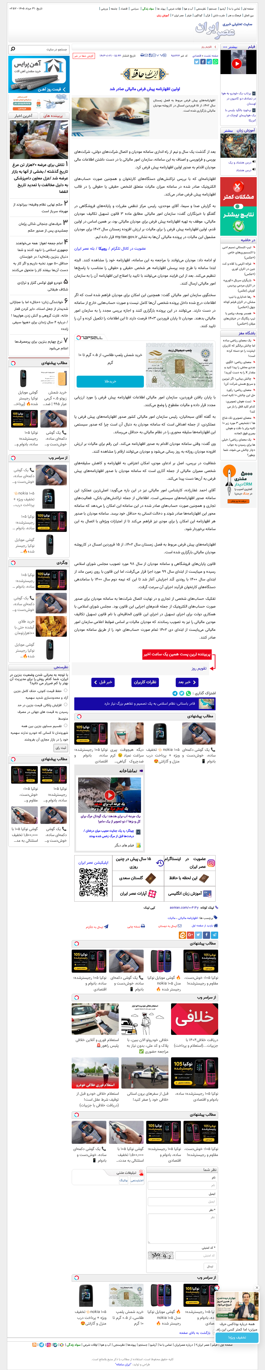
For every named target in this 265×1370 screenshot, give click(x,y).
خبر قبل (105, 682)
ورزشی (104, 9)
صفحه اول (248, 9)
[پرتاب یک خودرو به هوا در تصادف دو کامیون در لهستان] (238, 62)
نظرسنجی (201, 9)
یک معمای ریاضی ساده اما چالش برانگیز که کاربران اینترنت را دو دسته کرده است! (239, 348)
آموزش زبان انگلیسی (185, 894)
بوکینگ (124, 1180)
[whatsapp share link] (215, 61)
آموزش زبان (163, 16)
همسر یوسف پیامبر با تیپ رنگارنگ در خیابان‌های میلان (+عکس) (239, 318)
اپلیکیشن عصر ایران (93, 863)
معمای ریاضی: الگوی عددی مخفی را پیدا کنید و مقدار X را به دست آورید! (239, 367)
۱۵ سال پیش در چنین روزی (133, 863)
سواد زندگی (148, 9)
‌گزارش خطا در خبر (83, 56)
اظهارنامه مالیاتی (188, 918)
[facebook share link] (203, 61)
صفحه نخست (211, 56)
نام (213, 1177)
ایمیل (212, 1194)
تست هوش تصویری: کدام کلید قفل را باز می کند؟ (240, 406)
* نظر (212, 1210)
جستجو (213, 9)
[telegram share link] (209, 61)
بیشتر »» (230, 47)
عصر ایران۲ (202, 1345)
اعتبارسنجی (137, 1180)
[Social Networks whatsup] (188, 693)
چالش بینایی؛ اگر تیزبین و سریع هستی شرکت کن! (238, 381)
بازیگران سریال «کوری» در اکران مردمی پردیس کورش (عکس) (239, 285)
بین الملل (249, 16)
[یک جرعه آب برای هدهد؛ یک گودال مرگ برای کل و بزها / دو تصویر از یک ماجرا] (109, 795)
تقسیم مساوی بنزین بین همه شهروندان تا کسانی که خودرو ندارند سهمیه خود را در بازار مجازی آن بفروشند (39, 733)
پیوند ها (161, 9)
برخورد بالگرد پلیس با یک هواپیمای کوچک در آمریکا (240, 115)
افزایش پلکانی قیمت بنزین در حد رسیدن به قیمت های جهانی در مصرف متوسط (43, 712)
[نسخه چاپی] (142, 55)
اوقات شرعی (174, 9)
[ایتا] (182, 935)
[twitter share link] (197, 61)
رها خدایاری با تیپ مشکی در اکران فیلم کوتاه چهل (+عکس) (239, 302)
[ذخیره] (150, 55)
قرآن (207, 16)
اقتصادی (197, 56)
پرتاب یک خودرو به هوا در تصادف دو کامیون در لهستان (239, 98)
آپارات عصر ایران (133, 894)
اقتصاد (124, 9)
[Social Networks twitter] (182, 693)
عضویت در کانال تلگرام (128, 249)
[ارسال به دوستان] (146, 55)
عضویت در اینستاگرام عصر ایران (185, 863)
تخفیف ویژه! (237, 1338)
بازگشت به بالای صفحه (195, 1333)
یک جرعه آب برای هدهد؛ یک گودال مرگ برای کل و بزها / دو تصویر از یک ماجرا (111, 819)
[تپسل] (78, 337)
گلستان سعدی (131, 878)
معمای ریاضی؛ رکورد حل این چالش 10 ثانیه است (238, 393)
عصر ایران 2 (178, 16)
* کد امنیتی (208, 1248)
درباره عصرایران (183, 1345)
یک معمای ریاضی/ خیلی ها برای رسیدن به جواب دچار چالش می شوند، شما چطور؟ (238, 447)
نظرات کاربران (145, 682)
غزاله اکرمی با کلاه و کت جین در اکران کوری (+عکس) (238, 269)
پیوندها (131, 1345)
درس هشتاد (244, 170)
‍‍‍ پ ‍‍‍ (160, 54)
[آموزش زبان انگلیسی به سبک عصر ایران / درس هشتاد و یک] (238, 146)
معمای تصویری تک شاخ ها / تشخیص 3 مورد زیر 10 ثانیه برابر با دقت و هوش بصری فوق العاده (238, 426)
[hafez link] (145, 74)
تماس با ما (234, 9)
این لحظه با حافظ (183, 878)
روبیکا (103, 249)
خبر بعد (184, 682)
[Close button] (257, 1287)
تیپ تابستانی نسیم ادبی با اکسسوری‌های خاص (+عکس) (238, 252)
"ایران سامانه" (123, 1364)
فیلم (189, 16)
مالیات (171, 918)
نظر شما (210, 1170)
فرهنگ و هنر (234, 16)
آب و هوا (188, 9)
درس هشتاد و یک (240, 163)
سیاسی (135, 9)
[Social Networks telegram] (175, 693)
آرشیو (223, 9)
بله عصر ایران (84, 249)
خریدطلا (110, 381)
